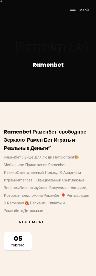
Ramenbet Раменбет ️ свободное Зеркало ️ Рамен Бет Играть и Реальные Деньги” (45, 140)
